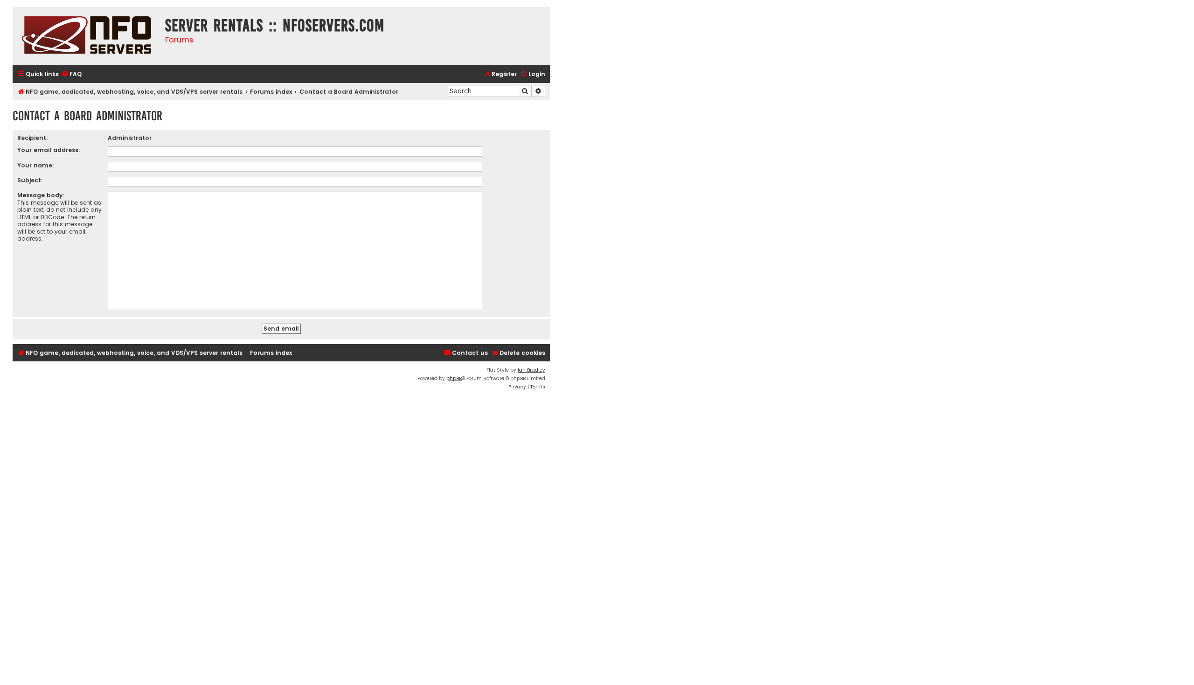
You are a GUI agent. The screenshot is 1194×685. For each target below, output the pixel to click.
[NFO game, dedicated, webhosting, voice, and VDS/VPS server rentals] (86, 36)
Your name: (35, 165)
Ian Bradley (531, 370)
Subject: (30, 180)
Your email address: (48, 150)
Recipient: (32, 138)
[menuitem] (71, 74)
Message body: (40, 195)
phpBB (454, 378)
